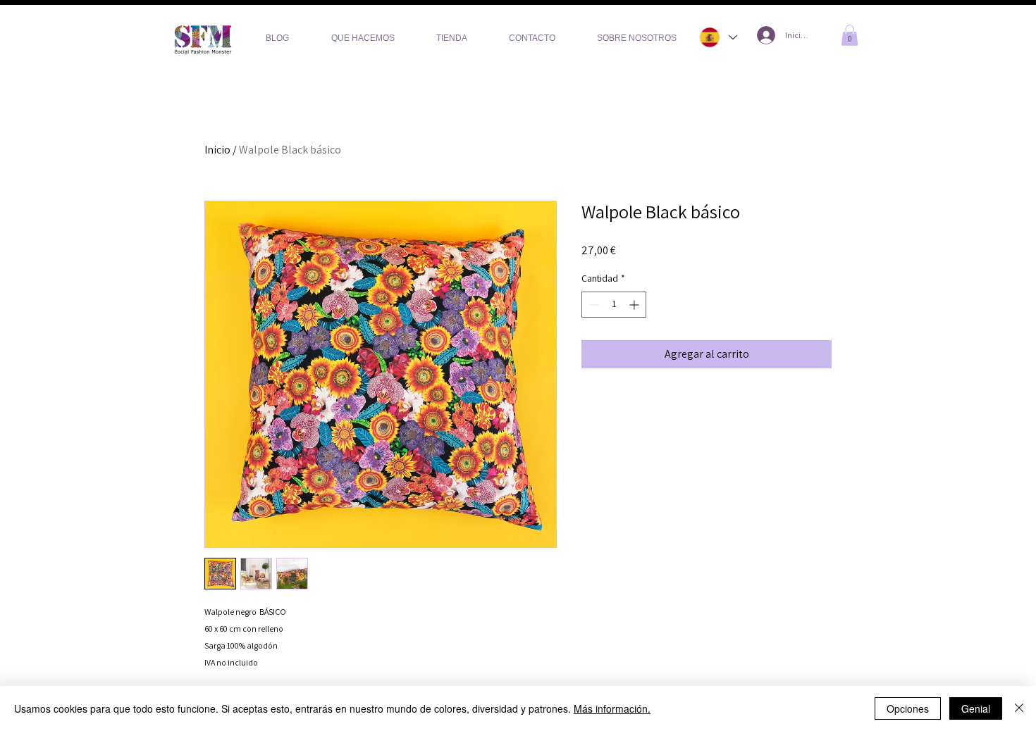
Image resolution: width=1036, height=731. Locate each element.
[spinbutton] (614, 304)
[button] (849, 35)
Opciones (908, 708)
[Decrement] (592, 304)
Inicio (217, 149)
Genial (975, 708)
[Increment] (635, 304)
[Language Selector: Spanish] (716, 37)
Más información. (612, 708)
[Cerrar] (1019, 708)
